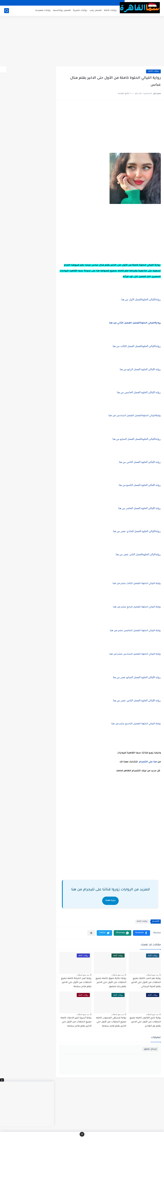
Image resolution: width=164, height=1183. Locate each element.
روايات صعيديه (43, 10)
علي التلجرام (146, 762)
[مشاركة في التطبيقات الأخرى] (91, 933)
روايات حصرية (80, 10)
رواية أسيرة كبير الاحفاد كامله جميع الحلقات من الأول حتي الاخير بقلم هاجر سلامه (76, 1022)
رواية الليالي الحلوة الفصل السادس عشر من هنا (135, 654)
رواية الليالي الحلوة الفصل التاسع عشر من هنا (136, 724)
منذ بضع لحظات (152, 975)
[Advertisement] (82, 41)
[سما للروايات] (140, 7)
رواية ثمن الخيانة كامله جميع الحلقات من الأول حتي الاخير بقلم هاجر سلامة (76, 982)
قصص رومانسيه (62, 10)
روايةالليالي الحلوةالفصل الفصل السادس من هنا (134, 416)
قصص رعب (96, 10)
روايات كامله (110, 10)
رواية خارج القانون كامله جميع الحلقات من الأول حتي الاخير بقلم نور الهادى (145, 1022)
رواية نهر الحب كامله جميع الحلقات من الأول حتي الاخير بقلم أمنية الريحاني (146, 982)
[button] (141, 933)
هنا (155, 762)
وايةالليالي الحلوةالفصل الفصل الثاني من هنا (134, 323)
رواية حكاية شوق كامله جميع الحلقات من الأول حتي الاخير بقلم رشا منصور (111, 982)
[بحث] (6, 10)
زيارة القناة (110, 901)
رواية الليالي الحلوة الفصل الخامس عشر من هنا (135, 631)
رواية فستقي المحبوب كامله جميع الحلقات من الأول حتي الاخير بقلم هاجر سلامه (111, 1022)
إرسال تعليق (150, 1049)
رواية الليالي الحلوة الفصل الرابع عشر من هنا (137, 607)
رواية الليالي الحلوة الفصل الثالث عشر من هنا (137, 583)
